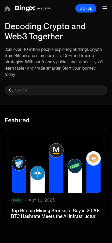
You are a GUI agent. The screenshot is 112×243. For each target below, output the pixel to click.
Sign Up (85, 8)
